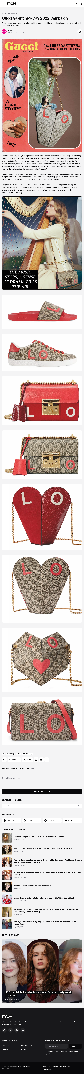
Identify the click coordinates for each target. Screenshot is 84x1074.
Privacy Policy (65, 1066)
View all (33, 769)
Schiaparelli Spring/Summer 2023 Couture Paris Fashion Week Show (43, 849)
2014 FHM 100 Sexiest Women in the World (32, 886)
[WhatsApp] (36, 759)
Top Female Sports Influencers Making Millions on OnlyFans (39, 836)
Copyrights (47, 1069)
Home (4, 13)
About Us (46, 1066)
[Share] (79, 31)
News (23, 1049)
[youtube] (22, 1030)
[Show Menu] (3, 4)
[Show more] (46, 759)
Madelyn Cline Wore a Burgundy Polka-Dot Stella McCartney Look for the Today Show (45, 923)
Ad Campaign (12, 13)
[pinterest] (16, 1030)
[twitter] (10, 1030)
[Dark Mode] (77, 4)
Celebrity (5, 1045)
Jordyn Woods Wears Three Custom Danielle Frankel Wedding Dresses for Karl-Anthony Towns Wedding (46, 910)
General (5, 1049)
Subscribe (75, 1046)
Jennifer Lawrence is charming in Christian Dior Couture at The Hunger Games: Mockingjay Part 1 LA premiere (48, 861)
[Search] (81, 4)
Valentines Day (27, 754)
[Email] (41, 759)
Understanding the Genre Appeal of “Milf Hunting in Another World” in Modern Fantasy (47, 873)
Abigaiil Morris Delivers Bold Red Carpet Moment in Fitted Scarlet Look (44, 898)
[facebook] (4, 1030)
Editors (55, 1066)
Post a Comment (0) (42, 791)
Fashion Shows (27, 1045)
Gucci (18, 754)
